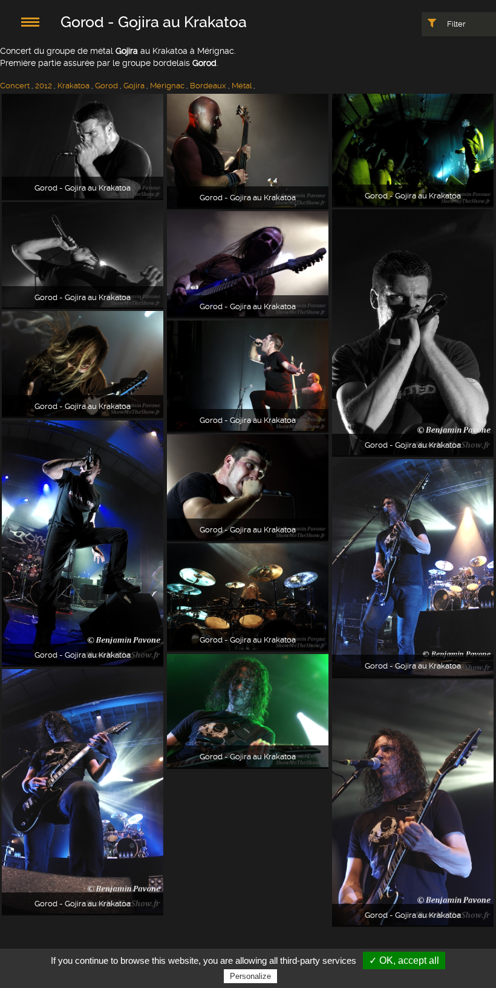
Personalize (250, 976)
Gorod (106, 85)
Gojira (134, 85)
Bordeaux (208, 85)
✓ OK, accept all (404, 960)
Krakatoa (73, 85)
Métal (242, 85)
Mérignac (167, 85)
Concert (15, 85)
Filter (455, 23)
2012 (43, 85)
